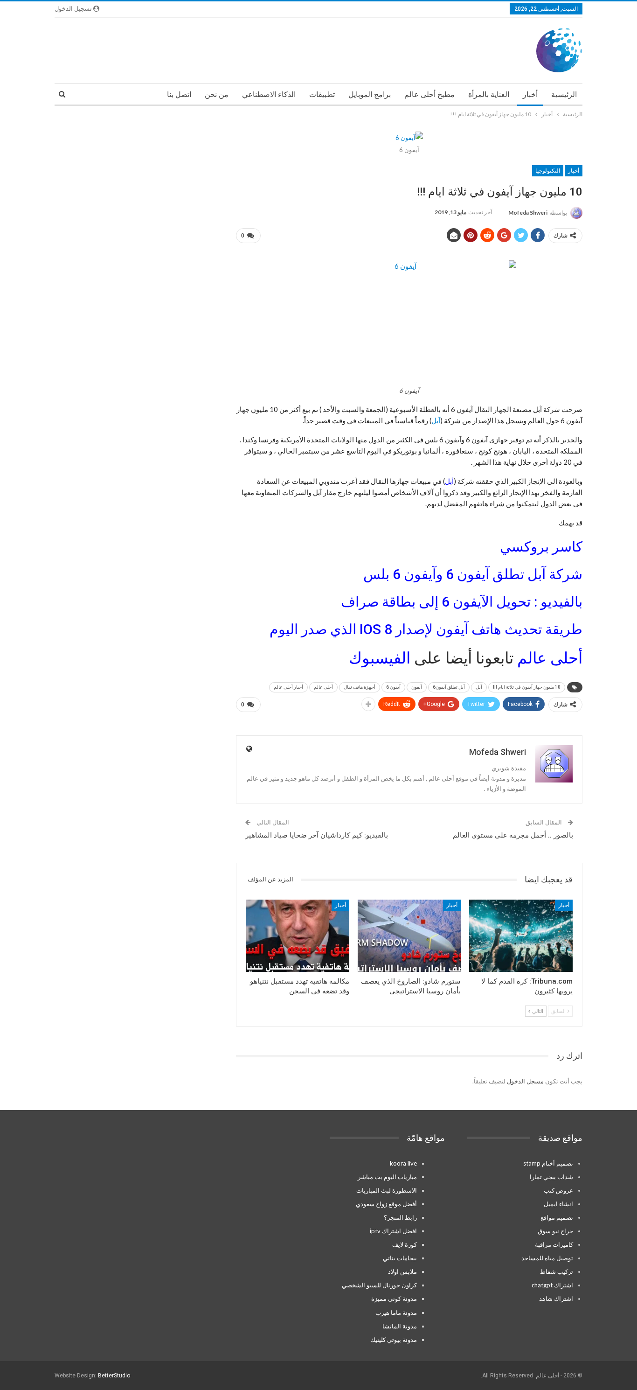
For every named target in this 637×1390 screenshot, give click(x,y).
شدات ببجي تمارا (551, 1176)
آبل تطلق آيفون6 (449, 687)
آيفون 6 (393, 687)
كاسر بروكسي (541, 546)
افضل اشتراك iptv (393, 1231)
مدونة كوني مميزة (394, 1298)
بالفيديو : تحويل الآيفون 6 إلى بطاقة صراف (461, 602)
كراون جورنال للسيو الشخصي (379, 1285)
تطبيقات (322, 94)
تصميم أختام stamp (548, 1163)
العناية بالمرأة (488, 94)
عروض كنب (558, 1190)
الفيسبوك (379, 658)
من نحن (216, 94)
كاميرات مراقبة (554, 1244)
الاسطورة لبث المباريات (386, 1190)
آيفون (416, 687)
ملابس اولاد (402, 1271)
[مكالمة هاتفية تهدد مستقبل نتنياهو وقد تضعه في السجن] (297, 936)
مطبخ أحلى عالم (429, 94)
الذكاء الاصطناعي (269, 94)
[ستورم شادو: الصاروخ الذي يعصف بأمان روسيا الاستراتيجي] (409, 936)
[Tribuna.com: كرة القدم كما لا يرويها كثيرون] (521, 936)
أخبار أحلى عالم (288, 687)
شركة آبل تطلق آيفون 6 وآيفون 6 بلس (472, 574)
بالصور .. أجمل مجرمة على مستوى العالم (513, 835)
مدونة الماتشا (399, 1326)
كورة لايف (404, 1244)
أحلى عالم (547, 658)
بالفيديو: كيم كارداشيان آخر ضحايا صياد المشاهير (316, 835)
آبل (435, 420)
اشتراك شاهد (556, 1298)
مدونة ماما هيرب (396, 1312)
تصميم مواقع (556, 1217)
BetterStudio (114, 1375)
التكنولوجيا (547, 171)
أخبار (530, 94)
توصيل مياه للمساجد (547, 1258)
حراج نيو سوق (555, 1231)
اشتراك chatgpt (552, 1285)
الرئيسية (564, 94)
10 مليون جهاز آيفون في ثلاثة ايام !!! (527, 687)
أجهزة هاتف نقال (359, 687)
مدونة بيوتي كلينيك (393, 1339)
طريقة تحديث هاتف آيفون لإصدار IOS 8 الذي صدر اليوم (426, 629)
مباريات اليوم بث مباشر (387, 1176)
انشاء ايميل (558, 1204)
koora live (403, 1163)
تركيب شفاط (556, 1271)
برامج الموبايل (369, 94)
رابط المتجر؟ (400, 1217)
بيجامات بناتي (400, 1258)
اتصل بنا (179, 94)
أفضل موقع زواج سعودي (386, 1204)
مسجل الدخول (525, 1081)
